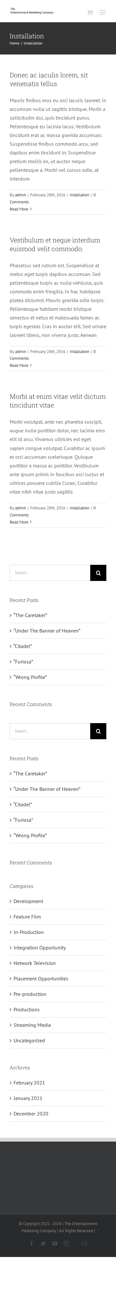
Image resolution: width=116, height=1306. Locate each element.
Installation (79, 195)
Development (28, 901)
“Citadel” (23, 646)
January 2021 (28, 1098)
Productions (27, 1009)
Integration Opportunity (40, 947)
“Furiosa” (23, 661)
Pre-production (30, 994)
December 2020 (31, 1113)
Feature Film (27, 916)
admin (20, 195)
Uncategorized (29, 1040)
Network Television (35, 963)
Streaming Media (32, 1025)
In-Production (29, 932)
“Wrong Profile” (30, 677)
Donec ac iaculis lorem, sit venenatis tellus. (49, 79)
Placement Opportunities (41, 978)
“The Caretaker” (30, 615)
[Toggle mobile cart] (90, 12)
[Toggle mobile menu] (103, 12)
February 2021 (29, 1082)
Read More (19, 209)
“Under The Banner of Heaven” (47, 630)
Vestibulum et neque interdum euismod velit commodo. (55, 244)
